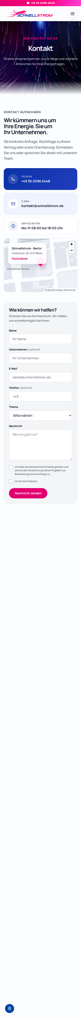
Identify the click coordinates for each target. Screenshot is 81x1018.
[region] (40, 265)
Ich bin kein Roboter (26, 481)
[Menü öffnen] (72, 13)
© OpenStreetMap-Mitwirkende (60, 290)
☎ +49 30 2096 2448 (40, 3)
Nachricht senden (28, 493)
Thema (13, 407)
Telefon (20, 388)
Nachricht (15, 426)
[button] (40, 261)
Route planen (20, 258)
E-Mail (13, 368)
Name (13, 330)
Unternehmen (24, 349)
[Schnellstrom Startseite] (34, 14)
